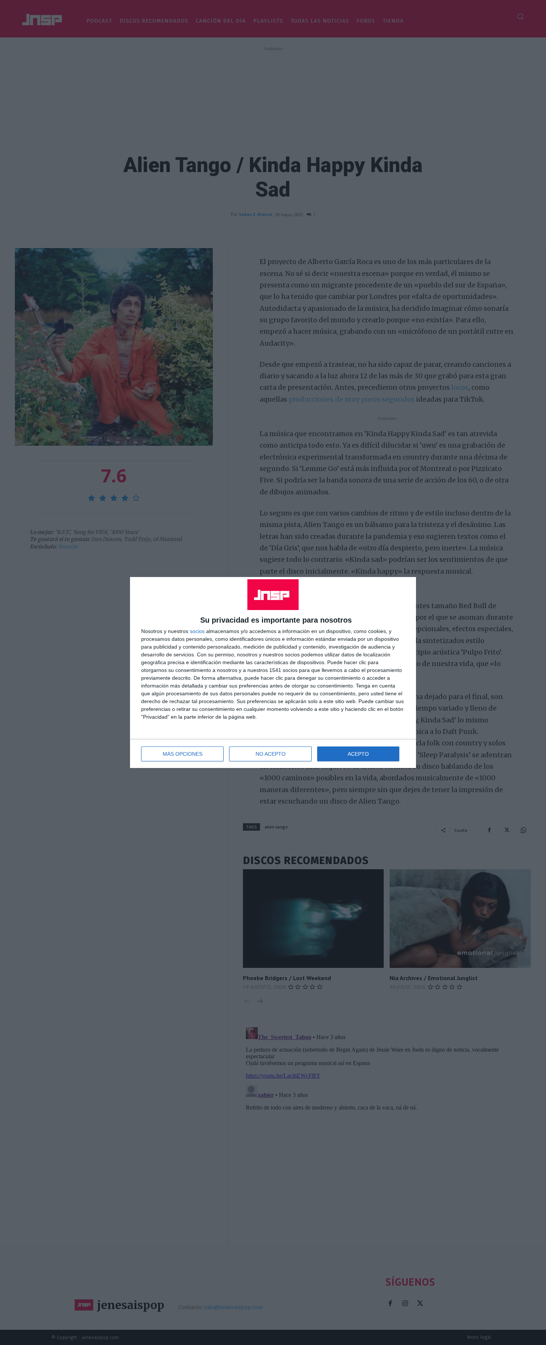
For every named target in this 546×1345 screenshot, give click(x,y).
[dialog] (273, 672)
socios (197, 631)
